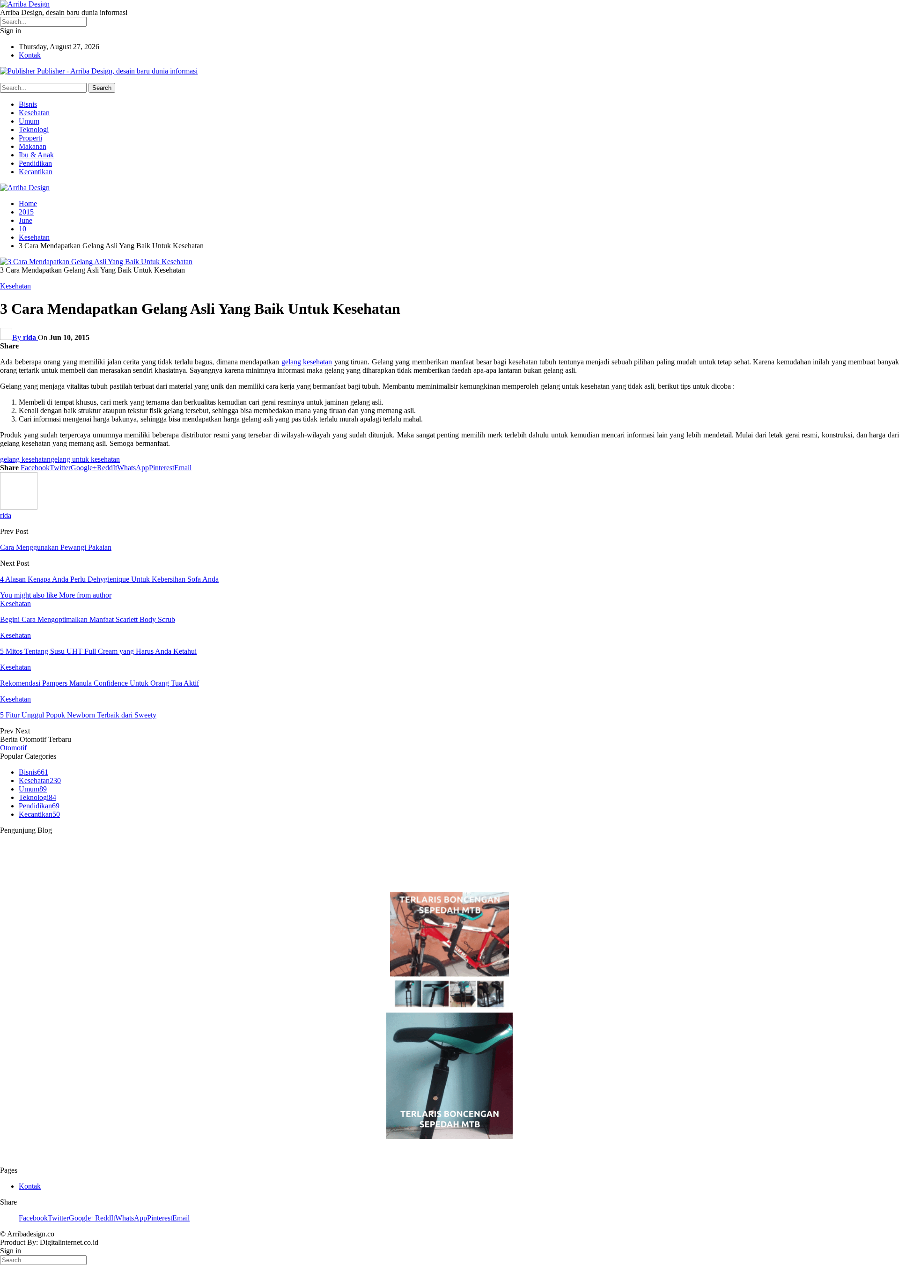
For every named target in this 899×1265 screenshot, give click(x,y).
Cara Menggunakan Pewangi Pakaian (55, 547)
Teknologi (34, 129)
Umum (29, 121)
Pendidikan (35, 163)
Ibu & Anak (36, 155)
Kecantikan (35, 172)
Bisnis (28, 104)
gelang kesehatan (306, 362)
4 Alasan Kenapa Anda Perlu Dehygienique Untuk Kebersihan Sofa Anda (109, 579)
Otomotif (13, 748)
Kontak (30, 55)
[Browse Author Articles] (18, 507)
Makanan (32, 146)
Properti (30, 138)
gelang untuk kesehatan (85, 459)
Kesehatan (34, 113)
